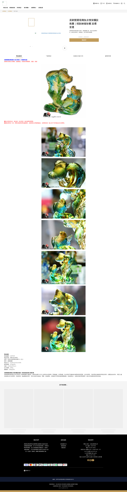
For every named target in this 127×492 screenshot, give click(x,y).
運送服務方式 (63, 444)
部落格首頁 (12, 7)
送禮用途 (33, 7)
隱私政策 (63, 447)
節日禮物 (26, 7)
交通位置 (40, 7)
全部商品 (4, 11)
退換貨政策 (63, 445)
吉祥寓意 (10, 11)
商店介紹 (5, 7)
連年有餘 (16, 11)
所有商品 (19, 7)
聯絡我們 (84, 40)
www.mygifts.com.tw (63, 487)
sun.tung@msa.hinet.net (90, 451)
